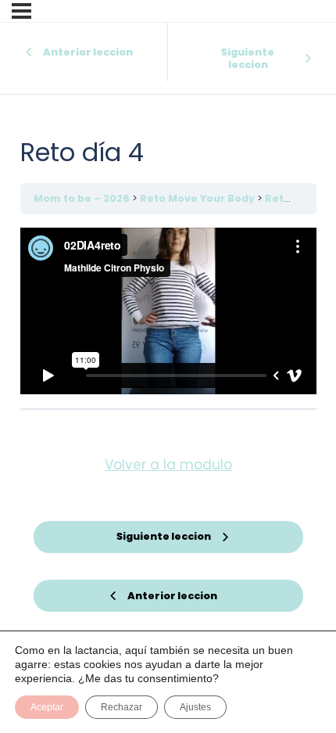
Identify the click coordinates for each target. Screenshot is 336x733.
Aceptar (46, 707)
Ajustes (195, 707)
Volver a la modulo (168, 464)
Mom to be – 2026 (83, 198)
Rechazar (121, 707)
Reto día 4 (293, 198)
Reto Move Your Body (198, 198)
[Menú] (21, 11)
